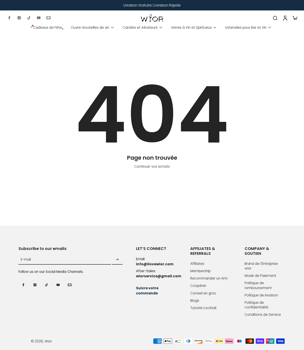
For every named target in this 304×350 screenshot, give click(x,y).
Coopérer (198, 285)
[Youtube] (39, 18)
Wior (48, 341)
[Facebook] (9, 18)
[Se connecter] (285, 17)
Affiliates (197, 263)
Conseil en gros (203, 293)
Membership (200, 271)
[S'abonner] (117, 260)
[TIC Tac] (29, 18)
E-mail (26, 259)
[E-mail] (48, 18)
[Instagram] (19, 18)
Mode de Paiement (260, 275)
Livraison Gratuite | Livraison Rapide (152, 5)
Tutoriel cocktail (203, 308)
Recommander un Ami (208, 278)
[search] (275, 17)
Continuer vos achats (152, 166)
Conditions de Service (263, 314)
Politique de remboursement (258, 285)
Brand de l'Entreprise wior (261, 266)
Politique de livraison (261, 295)
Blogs (194, 300)
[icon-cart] (295, 17)
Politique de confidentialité (256, 305)
